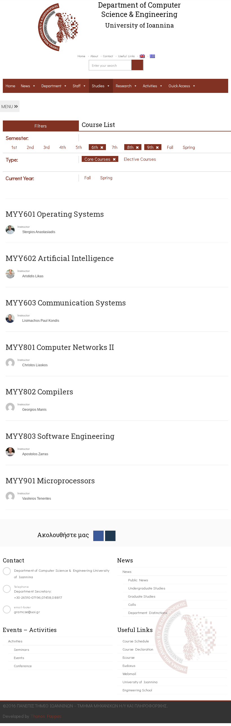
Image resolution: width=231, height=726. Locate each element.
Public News (138, 579)
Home (81, 56)
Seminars (21, 649)
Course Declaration (138, 649)
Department (51, 85)
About (94, 56)
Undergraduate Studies (146, 588)
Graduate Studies (141, 596)
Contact (108, 56)
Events (19, 657)
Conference (23, 665)
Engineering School (137, 689)
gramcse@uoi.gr (27, 611)
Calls (132, 604)
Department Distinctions (147, 612)
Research (124, 85)
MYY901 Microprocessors (50, 480)
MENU (7, 106)
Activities (150, 85)
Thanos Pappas (46, 716)
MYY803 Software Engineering (60, 436)
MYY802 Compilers (39, 391)
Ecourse (129, 657)
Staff (77, 85)
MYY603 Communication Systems (66, 302)
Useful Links (126, 56)
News (25, 85)
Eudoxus (129, 665)
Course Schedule (136, 640)
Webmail (129, 673)
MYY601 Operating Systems (55, 214)
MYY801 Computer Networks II (60, 347)
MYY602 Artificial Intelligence (60, 258)
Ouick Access (179, 85)
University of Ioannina (140, 681)
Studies (98, 85)
